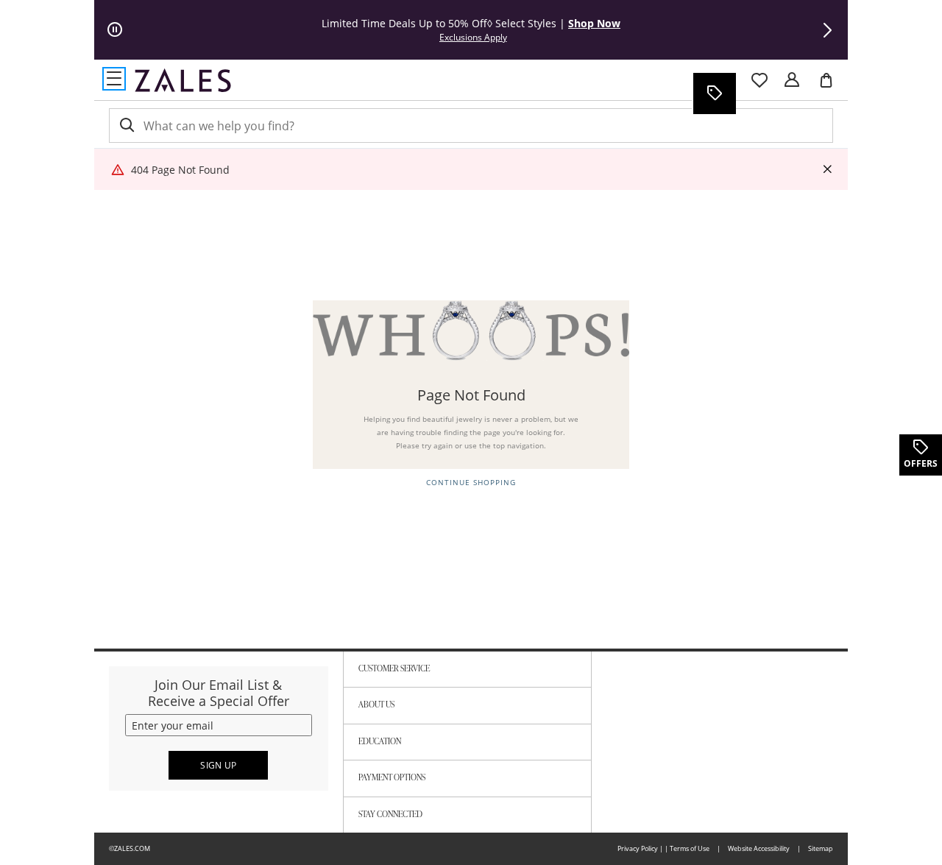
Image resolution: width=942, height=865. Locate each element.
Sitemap (820, 848)
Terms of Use (689, 848)
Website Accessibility (759, 848)
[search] (126, 125)
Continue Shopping (471, 482)
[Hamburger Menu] (114, 79)
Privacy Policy (637, 848)
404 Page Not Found (180, 170)
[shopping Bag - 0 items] (831, 86)
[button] (827, 30)
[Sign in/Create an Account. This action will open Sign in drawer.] (792, 80)
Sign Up (218, 765)
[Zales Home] (183, 80)
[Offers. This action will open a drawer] (714, 93)
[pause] (115, 30)
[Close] (827, 169)
